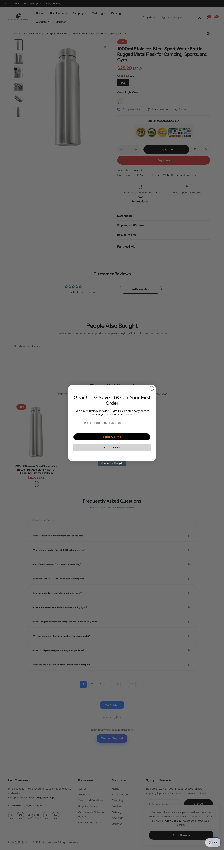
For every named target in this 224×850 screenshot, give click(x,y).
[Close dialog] (152, 388)
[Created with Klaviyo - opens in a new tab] (112, 463)
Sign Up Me (112, 436)
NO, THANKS (112, 447)
